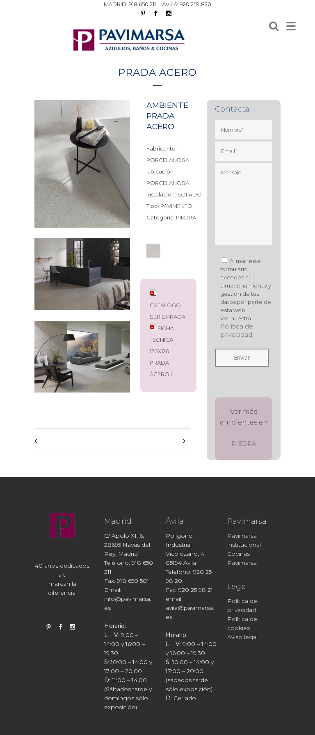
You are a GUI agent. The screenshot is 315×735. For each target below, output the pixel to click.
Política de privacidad (236, 330)
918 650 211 (142, 4)
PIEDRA (243, 443)
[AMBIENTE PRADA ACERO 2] (82, 233)
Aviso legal (242, 637)
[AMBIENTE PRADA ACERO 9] (82, 398)
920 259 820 (195, 4)
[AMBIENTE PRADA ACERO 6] (82, 315)
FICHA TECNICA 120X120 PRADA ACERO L (162, 351)
